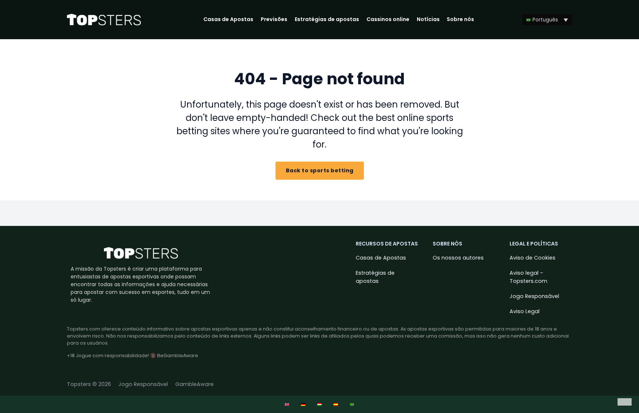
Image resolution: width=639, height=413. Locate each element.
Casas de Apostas (228, 19)
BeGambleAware (177, 355)
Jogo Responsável (534, 296)
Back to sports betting (320, 170)
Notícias (428, 19)
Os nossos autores (458, 257)
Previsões (274, 19)
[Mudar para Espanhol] (336, 404)
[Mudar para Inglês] (287, 404)
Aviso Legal (525, 311)
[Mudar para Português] (352, 404)
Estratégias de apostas (327, 19)
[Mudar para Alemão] (303, 404)
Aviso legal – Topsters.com (528, 276)
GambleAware (194, 384)
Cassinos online (387, 19)
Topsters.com (83, 329)
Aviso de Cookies (532, 257)
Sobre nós (460, 19)
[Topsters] (104, 19)
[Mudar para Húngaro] (319, 404)
